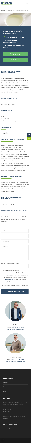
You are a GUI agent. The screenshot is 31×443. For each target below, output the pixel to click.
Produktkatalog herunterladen (9, 428)
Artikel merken (15, 60)
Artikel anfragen (15, 54)
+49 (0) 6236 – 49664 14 (17, 359)
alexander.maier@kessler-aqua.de (15, 361)
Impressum (5, 382)
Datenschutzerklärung (9, 279)
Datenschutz (6, 387)
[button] (3, 440)
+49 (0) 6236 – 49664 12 (17, 327)
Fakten (4, 391)
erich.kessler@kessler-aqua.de (15, 329)
